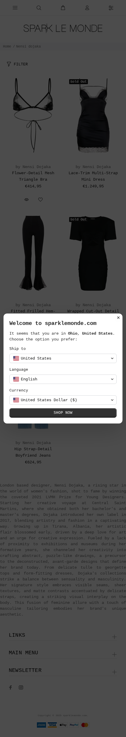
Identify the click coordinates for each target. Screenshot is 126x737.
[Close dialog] (118, 318)
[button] (63, 358)
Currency (18, 390)
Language (18, 369)
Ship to (17, 349)
